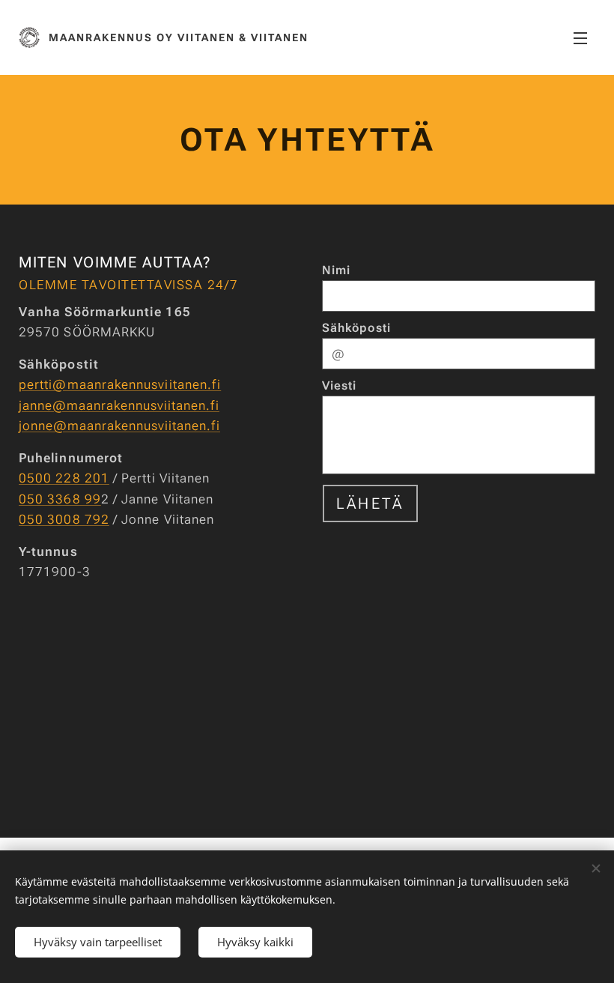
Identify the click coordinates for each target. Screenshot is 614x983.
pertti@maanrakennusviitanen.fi (120, 384)
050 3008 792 (64, 519)
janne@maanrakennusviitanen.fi (119, 405)
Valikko (580, 37)
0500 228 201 (64, 478)
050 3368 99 (60, 499)
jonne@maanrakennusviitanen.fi (119, 425)
